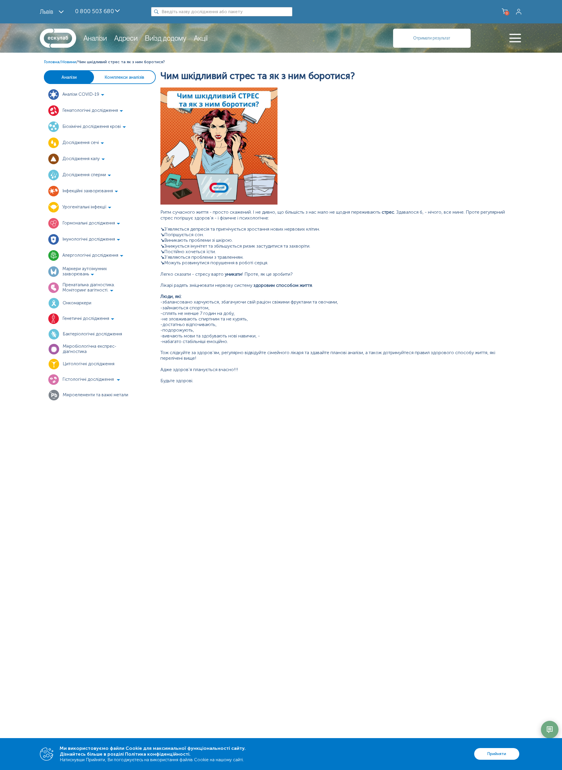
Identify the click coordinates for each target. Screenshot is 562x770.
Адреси (126, 38)
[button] (88, 94)
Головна (51, 61)
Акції (201, 38)
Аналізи (95, 38)
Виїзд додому (165, 38)
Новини (68, 61)
